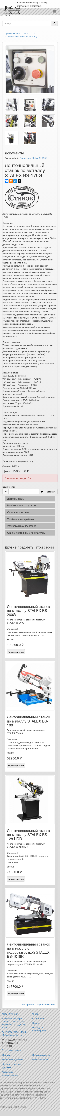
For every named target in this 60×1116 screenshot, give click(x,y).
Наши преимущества (13, 1059)
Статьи (35, 1022)
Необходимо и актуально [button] (21, 505)
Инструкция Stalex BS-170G (33, 157)
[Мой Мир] (15, 181)
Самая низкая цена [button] (18, 512)
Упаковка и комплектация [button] (21, 526)
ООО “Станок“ (10, 1013)
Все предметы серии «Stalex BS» (38, 1004)
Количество (9, 486)
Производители (40, 1059)
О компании (38, 1018)
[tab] (30, 499)
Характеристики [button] (16, 651)
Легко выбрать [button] (15, 498)
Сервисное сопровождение (10, 1073)
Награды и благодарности (39, 1029)
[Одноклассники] (11, 181)
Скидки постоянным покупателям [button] (26, 532)
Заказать (51, 491)
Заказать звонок (12, 1050)
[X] (19, 181)
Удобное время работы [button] (20, 519)
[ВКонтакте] (6, 181)
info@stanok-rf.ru (13, 1035)
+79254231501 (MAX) (16, 1032)
